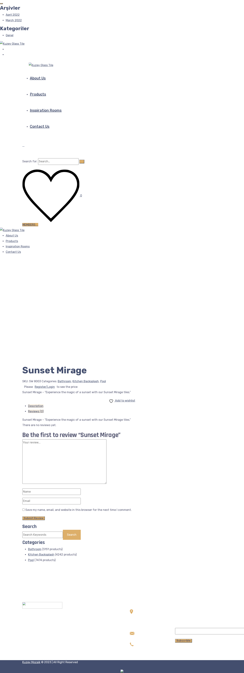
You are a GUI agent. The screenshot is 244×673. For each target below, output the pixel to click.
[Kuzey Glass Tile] (12, 43)
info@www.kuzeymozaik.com (149, 638)
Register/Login (45, 387)
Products (38, 94)
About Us (38, 78)
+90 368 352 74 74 (142, 649)
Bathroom (64, 381)
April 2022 (13, 14)
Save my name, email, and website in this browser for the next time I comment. (78, 510)
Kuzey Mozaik (31, 662)
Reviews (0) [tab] (36, 411)
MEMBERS (29, 224)
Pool (103, 381)
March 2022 (14, 20)
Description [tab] (35, 406)
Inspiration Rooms (46, 110)
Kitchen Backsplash (86, 381)
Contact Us (39, 126)
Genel (9, 35)
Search (29, 526)
